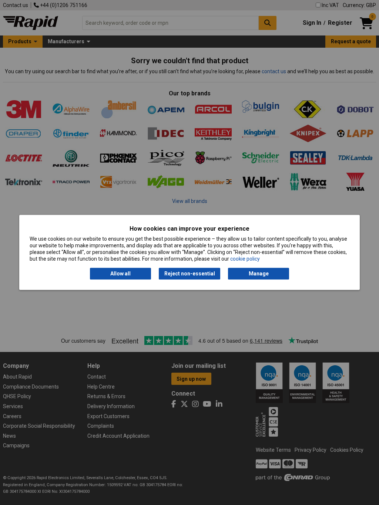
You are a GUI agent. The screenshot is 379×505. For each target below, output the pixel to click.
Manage (259, 274)
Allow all (120, 274)
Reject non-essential (189, 274)
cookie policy (245, 259)
